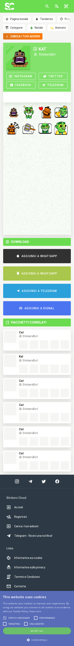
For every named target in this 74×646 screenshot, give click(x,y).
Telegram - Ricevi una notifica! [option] (33, 535)
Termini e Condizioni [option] (27, 576)
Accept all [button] (37, 630)
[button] (56, 6)
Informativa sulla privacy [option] (29, 567)
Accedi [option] (18, 507)
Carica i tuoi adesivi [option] (26, 526)
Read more (35, 611)
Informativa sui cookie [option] (28, 557)
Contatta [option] (20, 586)
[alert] (37, 618)
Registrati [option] (20, 516)
